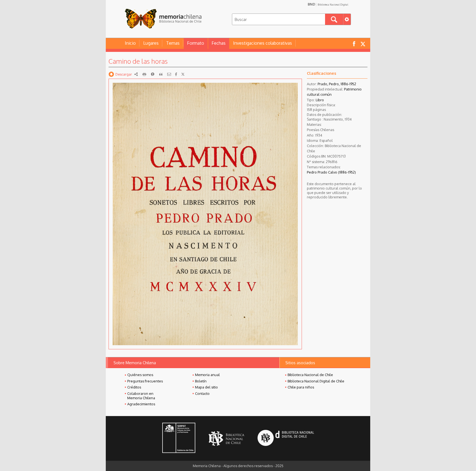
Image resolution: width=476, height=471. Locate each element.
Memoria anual (207, 374)
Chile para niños (301, 387)
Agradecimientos (141, 404)
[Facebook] (176, 74)
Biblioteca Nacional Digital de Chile (316, 381)
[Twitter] (183, 74)
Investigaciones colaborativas (262, 43)
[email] (169, 74)
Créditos (134, 387)
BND (328, 4)
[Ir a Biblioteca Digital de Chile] (286, 438)
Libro (320, 100)
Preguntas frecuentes (145, 381)
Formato (195, 43)
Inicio (130, 43)
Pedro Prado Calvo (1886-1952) (331, 172)
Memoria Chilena (163, 18)
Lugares (151, 43)
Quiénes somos (140, 374)
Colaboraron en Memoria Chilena (141, 395)
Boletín (201, 381)
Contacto (202, 393)
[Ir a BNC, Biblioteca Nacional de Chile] (226, 438)
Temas (173, 43)
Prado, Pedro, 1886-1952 (337, 84)
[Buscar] (334, 19)
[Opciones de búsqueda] (347, 19)
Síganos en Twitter (363, 43)
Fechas (219, 43)
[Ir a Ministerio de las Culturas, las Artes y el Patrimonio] (179, 438)
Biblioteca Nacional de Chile (310, 374)
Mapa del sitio (206, 387)
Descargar (123, 74)
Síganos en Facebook (354, 43)
